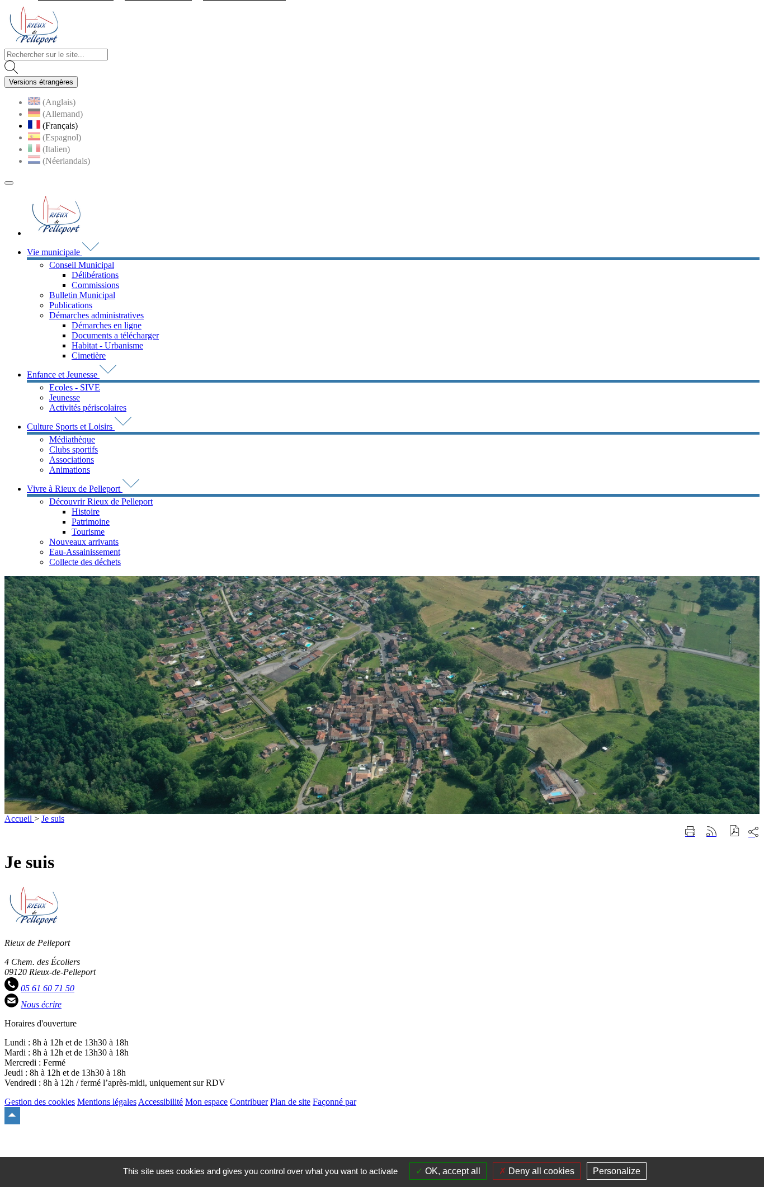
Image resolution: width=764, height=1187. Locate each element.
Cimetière (89, 355)
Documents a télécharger (115, 335)
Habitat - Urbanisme (107, 345)
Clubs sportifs (73, 449)
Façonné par (334, 1101)
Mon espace (206, 1101)
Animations (69, 469)
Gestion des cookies (39, 1101)
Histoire (86, 511)
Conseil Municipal (81, 265)
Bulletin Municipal (82, 295)
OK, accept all (451, 1171)
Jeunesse (64, 397)
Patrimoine (91, 521)
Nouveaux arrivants (84, 542)
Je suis (52, 818)
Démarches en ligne (107, 325)
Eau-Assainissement (84, 552)
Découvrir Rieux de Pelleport (101, 501)
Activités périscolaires (87, 407)
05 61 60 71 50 (47, 988)
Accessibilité (160, 1101)
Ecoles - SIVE (74, 387)
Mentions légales (106, 1101)
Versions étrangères (41, 82)
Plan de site (290, 1101)
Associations (71, 459)
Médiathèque (72, 439)
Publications (70, 305)
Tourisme (88, 531)
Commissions (95, 285)
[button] (735, 832)
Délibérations (95, 275)
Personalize (616, 1171)
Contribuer (249, 1101)
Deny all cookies (540, 1171)
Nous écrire (41, 1004)
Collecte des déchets (85, 562)
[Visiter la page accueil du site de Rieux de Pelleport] (33, 43)
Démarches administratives (96, 315)
